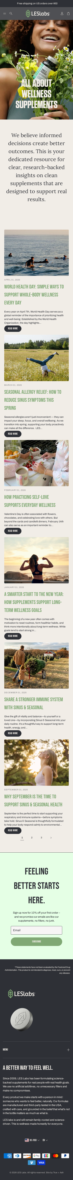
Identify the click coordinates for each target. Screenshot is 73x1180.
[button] (4, 13)
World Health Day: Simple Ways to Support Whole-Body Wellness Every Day (34, 295)
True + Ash (58, 1172)
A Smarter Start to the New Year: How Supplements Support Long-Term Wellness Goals (34, 602)
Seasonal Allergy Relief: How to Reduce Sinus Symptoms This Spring (32, 400)
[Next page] (51, 838)
